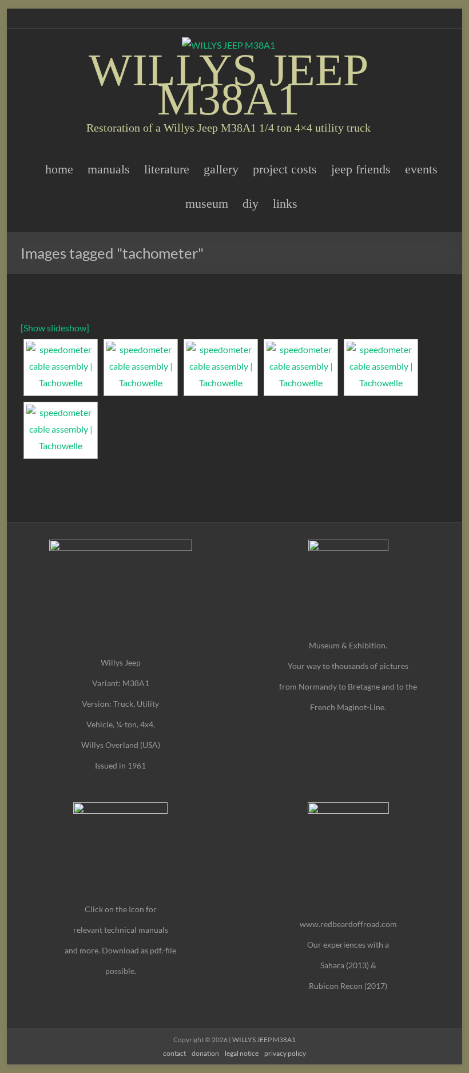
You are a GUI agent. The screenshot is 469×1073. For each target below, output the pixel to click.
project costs (285, 169)
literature (166, 169)
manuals (109, 169)
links (285, 203)
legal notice (242, 1053)
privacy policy (285, 1053)
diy (251, 203)
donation (205, 1053)
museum (206, 203)
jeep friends (361, 169)
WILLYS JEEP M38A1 (229, 84)
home (59, 169)
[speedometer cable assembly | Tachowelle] (60, 367)
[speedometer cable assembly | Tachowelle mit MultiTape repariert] (60, 430)
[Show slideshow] (55, 327)
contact (174, 1053)
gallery (221, 169)
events (421, 169)
